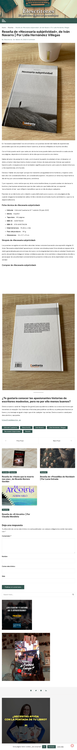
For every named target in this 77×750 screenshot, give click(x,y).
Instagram (41, 691)
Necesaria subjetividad (12, 431)
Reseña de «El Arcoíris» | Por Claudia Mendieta (16, 515)
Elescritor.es (8, 39)
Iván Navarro (39, 428)
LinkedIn (46, 691)
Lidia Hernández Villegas (57, 428)
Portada (5, 472)
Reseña (27, 431)
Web (3, 576)
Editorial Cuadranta (10, 428)
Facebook (31, 691)
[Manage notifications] (72, 745)
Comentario (6, 536)
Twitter (36, 691)
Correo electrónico (8, 566)
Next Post (56, 441)
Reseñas (13, 472)
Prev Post (20, 441)
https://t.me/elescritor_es (11, 420)
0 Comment (31, 39)
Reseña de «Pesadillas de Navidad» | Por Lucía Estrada (57, 477)
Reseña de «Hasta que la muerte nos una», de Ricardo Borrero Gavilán (18, 479)
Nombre (4, 556)
